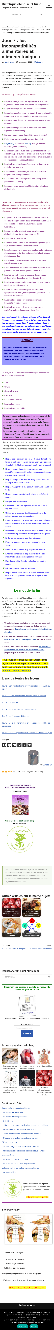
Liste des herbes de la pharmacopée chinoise (20, 1168)
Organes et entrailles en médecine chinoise (20, 1138)
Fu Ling (28, 143)
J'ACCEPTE (22, 1326)
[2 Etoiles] (6, 771)
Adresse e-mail (27, 1024)
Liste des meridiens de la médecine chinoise (22, 1134)
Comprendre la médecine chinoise (16, 1108)
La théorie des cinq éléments (15, 1116)
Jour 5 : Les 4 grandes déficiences (16, 716)
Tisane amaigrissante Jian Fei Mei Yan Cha (21, 1146)
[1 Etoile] (3, 771)
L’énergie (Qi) (8, 1121)
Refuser (34, 1326)
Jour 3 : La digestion (10, 702)
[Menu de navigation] (49, 5)
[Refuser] (51, 1319)
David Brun (9, 62)
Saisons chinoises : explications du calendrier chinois (26, 1125)
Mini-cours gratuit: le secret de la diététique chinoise (24, 1151)
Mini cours (40, 30)
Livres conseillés (9, 1172)
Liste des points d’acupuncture (15, 1159)
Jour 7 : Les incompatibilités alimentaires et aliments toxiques (27, 733)
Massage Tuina (8, 1155)
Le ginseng (9, 143)
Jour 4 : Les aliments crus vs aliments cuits (19, 709)
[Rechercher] (41, 14)
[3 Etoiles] (8, 771)
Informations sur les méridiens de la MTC (20, 1129)
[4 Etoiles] (11, 771)
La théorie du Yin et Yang (13, 1112)
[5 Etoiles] (14, 771)
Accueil (16, 27)
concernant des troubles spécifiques (20, 639)
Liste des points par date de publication (19, 1164)
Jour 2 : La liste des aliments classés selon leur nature (24, 696)
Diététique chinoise (26, 30)
